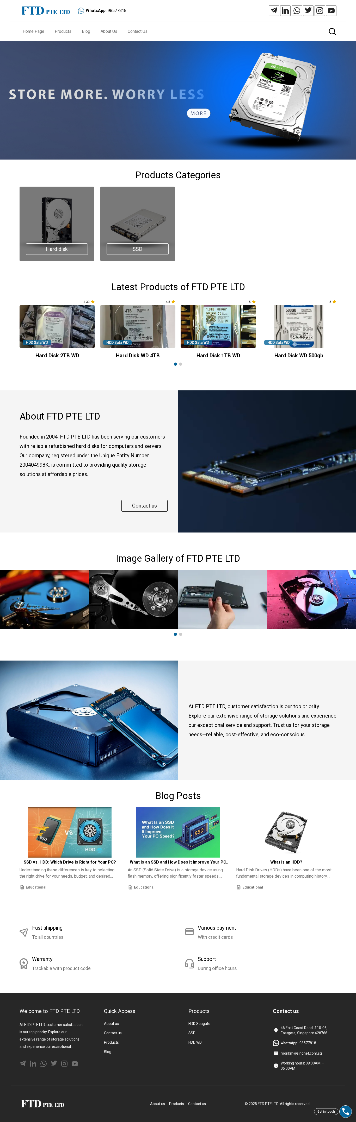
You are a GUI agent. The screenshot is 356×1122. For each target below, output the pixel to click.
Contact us (144, 506)
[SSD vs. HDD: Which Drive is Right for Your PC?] (70, 832)
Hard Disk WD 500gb (298, 355)
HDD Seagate (199, 1024)
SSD (191, 1033)
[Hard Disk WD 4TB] (137, 326)
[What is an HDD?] (286, 832)
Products (63, 31)
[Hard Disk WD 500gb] (298, 326)
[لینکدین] (285, 10)
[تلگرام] (274, 10)
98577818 (117, 10)
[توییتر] (308, 10)
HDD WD (195, 1042)
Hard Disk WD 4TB (138, 355)
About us (111, 1024)
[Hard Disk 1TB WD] (218, 326)
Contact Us (138, 31)
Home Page (33, 31)
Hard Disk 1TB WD (218, 355)
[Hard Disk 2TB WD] (57, 326)
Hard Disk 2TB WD (57, 355)
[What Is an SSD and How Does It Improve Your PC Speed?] (178, 832)
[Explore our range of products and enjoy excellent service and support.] (43, 1104)
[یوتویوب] (331, 10)
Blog (86, 31)
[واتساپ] (297, 10)
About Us (109, 31)
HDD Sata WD (37, 342)
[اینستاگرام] (320, 10)
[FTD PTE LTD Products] (178, 100)
